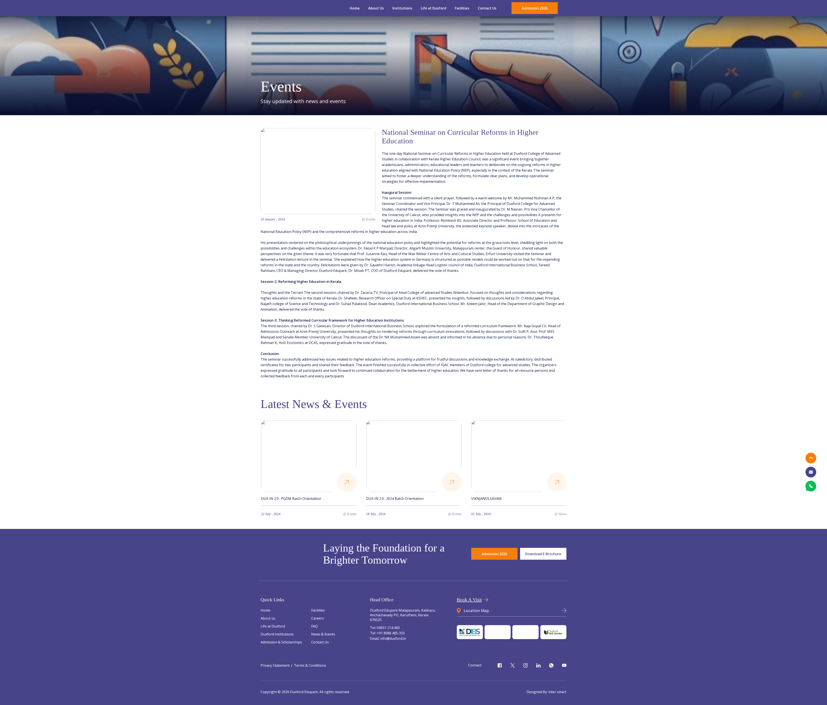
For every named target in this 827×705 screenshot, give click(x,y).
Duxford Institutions (277, 634)
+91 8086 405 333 (387, 633)
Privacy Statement (275, 665)
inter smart (557, 692)
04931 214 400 (385, 627)
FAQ (314, 626)
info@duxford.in (388, 638)
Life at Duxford (433, 8)
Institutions (402, 8)
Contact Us (487, 8)
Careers (317, 618)
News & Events (323, 634)
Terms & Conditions (310, 665)
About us (268, 618)
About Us (376, 8)
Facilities (462, 8)
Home (355, 8)
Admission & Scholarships (281, 642)
